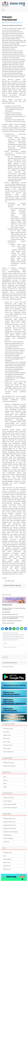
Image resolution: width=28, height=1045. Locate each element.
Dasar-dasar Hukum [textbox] (8, 728)
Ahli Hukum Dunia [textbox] (7, 745)
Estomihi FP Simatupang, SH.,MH (13, 22)
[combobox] (14, 728)
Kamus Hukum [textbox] (7, 748)
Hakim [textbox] (5, 783)
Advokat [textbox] (5, 780)
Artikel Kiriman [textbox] (6, 865)
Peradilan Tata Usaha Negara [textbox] (10, 831)
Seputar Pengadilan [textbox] (8, 838)
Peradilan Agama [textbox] (7, 835)
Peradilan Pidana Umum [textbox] (9, 818)
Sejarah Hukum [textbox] (7, 735)
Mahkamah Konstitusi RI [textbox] (9, 766)
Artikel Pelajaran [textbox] (7, 859)
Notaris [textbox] (5, 786)
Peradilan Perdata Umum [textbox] (9, 825)
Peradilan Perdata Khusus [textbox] (9, 828)
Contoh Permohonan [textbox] (8, 797)
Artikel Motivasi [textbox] (7, 869)
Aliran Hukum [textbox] (6, 738)
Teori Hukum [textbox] (6, 732)
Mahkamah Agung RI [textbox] (8, 762)
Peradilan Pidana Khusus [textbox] (9, 822)
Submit (5, 657)
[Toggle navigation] (3, 9)
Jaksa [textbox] (4, 777)
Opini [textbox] (4, 856)
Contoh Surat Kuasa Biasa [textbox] (9, 804)
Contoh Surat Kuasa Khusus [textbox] (10, 807)
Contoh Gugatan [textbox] (7, 801)
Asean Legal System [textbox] (8, 751)
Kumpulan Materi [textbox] (7, 852)
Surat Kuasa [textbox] (6, 841)
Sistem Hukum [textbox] (7, 741)
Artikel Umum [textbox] (6, 862)
